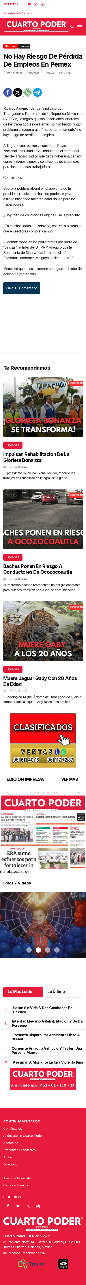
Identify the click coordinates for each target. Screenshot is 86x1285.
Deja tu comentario (21, 288)
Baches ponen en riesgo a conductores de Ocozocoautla (37, 569)
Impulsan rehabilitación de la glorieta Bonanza (36, 457)
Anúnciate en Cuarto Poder (23, 1135)
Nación (24, 46)
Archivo (9, 1157)
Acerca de (10, 1143)
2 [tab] (38, 866)
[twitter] (35, 4)
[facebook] (23, 4)
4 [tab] (57, 866)
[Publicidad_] (43, 739)
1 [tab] (29, 866)
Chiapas (12, 445)
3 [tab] (47, 866)
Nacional (10, 46)
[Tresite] (31, 1264)
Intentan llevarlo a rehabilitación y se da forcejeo (47, 1023)
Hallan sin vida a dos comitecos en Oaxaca (42, 1010)
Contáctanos (12, 1128)
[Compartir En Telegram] (37, 96)
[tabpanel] (43, 833)
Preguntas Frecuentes (19, 1150)
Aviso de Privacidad (17, 1178)
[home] (36, 26)
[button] (43, 847)
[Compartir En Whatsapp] (27, 96)
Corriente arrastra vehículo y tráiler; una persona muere (47, 1050)
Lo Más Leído (20, 991)
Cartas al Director (16, 1185)
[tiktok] (42, 4)
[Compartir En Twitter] (17, 96)
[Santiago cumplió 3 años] (43, 930)
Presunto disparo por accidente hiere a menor (46, 1037)
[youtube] (29, 4)
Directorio (10, 1164)
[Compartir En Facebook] (7, 96)
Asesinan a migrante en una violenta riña (48, 1062)
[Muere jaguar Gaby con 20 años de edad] (43, 631)
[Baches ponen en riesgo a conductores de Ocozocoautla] (43, 519)
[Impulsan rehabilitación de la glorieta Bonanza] (43, 407)
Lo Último (56, 991)
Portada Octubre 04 (14, 871)
